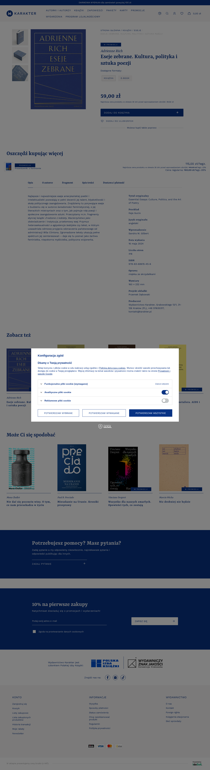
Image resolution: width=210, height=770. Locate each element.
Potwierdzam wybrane (58, 413)
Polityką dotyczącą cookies (112, 368)
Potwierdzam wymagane (104, 413)
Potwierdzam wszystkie (151, 413)
